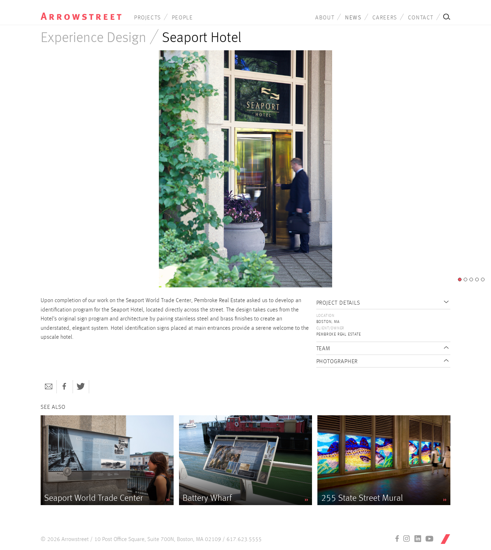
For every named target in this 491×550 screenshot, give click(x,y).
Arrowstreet (81, 11)
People (182, 18)
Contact (420, 18)
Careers (384, 18)
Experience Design (93, 38)
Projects (147, 18)
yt (429, 538)
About (324, 18)
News (353, 18)
